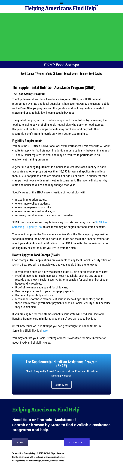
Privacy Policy (29, 453)
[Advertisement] (61, 34)
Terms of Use (17, 453)
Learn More (61, 385)
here (45, 330)
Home (20, 442)
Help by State (77, 442)
